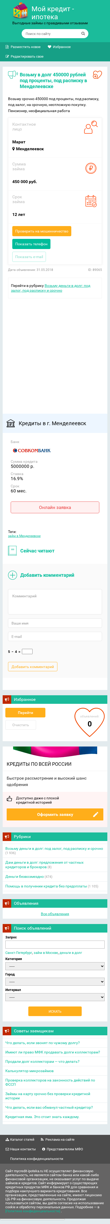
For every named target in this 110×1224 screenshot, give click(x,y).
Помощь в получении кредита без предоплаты (46, 886)
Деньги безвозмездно (24, 876)
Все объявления (55, 914)
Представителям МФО (65, 1149)
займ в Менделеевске (24, 536)
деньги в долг (71, 953)
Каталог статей (22, 1140)
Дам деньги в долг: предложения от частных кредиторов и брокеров (44, 864)
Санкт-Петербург (18, 953)
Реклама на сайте (59, 1140)
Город (10, 974)
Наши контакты (23, 1149)
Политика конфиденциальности (36, 1159)
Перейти (25, 712)
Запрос (11, 937)
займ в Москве (46, 953)
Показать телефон (31, 244)
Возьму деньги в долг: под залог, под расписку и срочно (54, 848)
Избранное (62, 47)
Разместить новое (26, 47)
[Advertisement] (55, 353)
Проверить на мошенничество (41, 231)
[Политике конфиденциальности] (33, 1211)
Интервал (13, 990)
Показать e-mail (29, 257)
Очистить (20, 725)
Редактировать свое (27, 56)
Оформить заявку (55, 814)
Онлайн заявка (55, 507)
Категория (13, 959)
